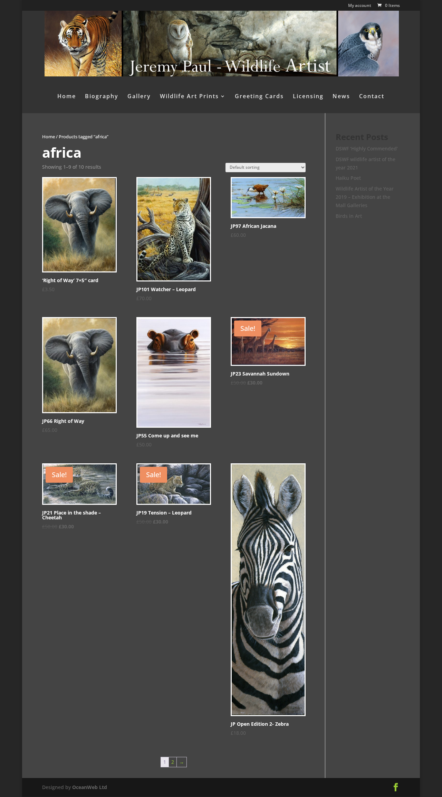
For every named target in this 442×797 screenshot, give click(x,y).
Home (66, 97)
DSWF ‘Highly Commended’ (367, 148)
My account (359, 5)
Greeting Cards (259, 97)
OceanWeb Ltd (89, 787)
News (341, 97)
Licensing (308, 97)
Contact (371, 97)
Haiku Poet (348, 178)
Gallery (139, 97)
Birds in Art (349, 216)
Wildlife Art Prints (189, 97)
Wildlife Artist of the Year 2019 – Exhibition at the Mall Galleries (365, 196)
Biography (101, 97)
